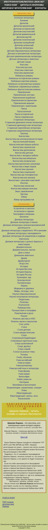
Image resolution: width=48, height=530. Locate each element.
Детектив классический (24, 31)
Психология (24, 305)
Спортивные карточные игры (24, 341)
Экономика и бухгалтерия (24, 385)
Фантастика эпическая (24, 186)
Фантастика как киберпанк (24, 158)
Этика (24, 390)
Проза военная (24, 111)
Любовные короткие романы (24, 81)
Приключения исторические (24, 100)
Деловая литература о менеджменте (24, 233)
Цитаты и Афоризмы (32, 5)
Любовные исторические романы (24, 78)
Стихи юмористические (24, 333)
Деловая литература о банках (24, 222)
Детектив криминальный (24, 34)
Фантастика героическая (24, 147)
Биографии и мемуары (24, 214)
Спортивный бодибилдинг (24, 338)
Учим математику (24, 365)
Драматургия (24, 261)
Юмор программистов (24, 200)
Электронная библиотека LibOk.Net (24, 2)
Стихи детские (24, 330)
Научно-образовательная (24, 294)
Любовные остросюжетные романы (24, 84)
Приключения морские (24, 103)
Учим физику (24, 371)
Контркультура (24, 283)
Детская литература (24, 48)
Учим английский (24, 360)
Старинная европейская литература (24, 128)
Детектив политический (24, 40)
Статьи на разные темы (24, 352)
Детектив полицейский (24, 43)
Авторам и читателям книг (17, 8)
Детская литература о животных (24, 59)
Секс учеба (24, 324)
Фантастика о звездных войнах (24, 155)
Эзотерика (24, 382)
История (24, 266)
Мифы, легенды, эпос (24, 291)
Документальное (24, 247)
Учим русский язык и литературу (24, 368)
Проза (24, 109)
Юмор (24, 197)
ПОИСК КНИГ (8, 498)
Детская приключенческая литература (24, 56)
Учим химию (24, 374)
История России (24, 275)
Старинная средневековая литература (24, 131)
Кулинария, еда (24, 277)
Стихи (24, 327)
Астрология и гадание (24, 211)
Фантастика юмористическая (24, 189)
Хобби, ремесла (24, 379)
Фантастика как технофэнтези (24, 175)
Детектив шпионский (24, 45)
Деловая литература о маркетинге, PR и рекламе (24, 230)
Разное (24, 316)
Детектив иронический (24, 26)
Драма (24, 258)
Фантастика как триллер (24, 178)
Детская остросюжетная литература (24, 54)
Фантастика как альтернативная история (24, 139)
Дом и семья (24, 253)
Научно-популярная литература (24, 297)
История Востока (24, 269)
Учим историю (24, 363)
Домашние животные (24, 255)
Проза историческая (24, 114)
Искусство (24, 264)
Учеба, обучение (24, 357)
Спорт (24, 335)
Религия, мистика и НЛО (24, 319)
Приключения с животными (24, 106)
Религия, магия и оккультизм (24, 321)
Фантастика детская (24, 153)
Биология (24, 217)
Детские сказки (24, 62)
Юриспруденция (24, 393)
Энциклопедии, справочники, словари (24, 388)
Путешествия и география (24, 310)
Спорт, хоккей (24, 349)
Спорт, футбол (24, 346)
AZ (24, 408)
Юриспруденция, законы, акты (24, 396)
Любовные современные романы (24, 87)
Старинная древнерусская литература (24, 125)
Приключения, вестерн (24, 95)
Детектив (24, 23)
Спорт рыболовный (24, 343)
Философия (24, 377)
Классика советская (24, 70)
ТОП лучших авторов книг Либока (8, 504)
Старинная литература (24, 120)
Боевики (24, 20)
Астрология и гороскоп (24, 208)
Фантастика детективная (24, 150)
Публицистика (24, 308)
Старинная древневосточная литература (24, 122)
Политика (24, 302)
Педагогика (24, 299)
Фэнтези (24, 183)
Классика (24, 65)
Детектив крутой (24, 37)
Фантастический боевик (24, 142)
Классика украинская (24, 73)
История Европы (24, 272)
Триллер (24, 133)
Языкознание (24, 399)
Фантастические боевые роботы (24, 145)
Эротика (24, 194)
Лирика (24, 286)
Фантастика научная (24, 169)
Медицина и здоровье (24, 288)
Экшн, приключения (24, 191)
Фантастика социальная (24, 172)
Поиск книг (10, 5)
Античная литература (24, 18)
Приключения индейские (24, 98)
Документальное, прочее (24, 250)
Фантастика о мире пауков (24, 167)
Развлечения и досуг (24, 313)
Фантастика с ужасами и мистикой (24, 180)
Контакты (40, 8)
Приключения (24, 92)
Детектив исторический (24, 29)
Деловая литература (24, 220)
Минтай (24, 437)
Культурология (24, 280)
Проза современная (24, 117)
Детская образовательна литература (24, 51)
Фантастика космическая (24, 161)
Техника (24, 355)
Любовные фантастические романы (24, 89)
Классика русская (24, 67)
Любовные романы (24, 76)
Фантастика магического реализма (24, 164)
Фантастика (24, 136)
